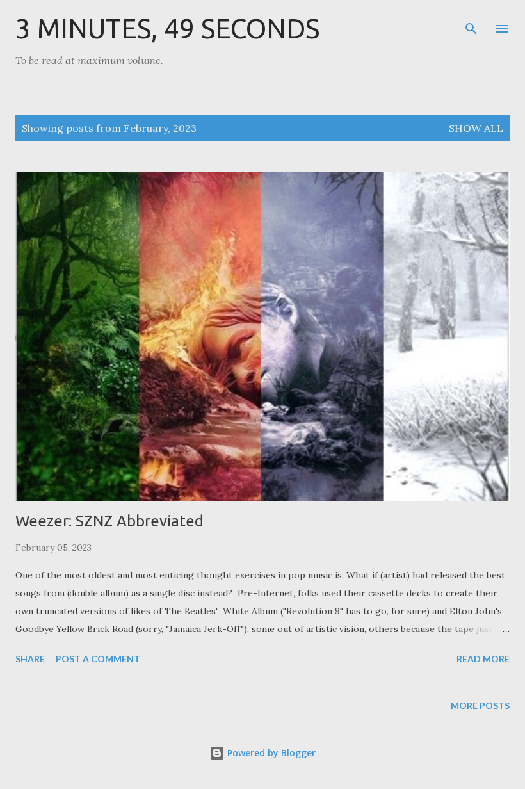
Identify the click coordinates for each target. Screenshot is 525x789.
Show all (476, 128)
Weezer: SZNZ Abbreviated (109, 521)
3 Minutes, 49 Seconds (167, 28)
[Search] (471, 23)
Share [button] (30, 658)
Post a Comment (98, 658)
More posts (480, 705)
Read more (483, 658)
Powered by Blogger (270, 753)
